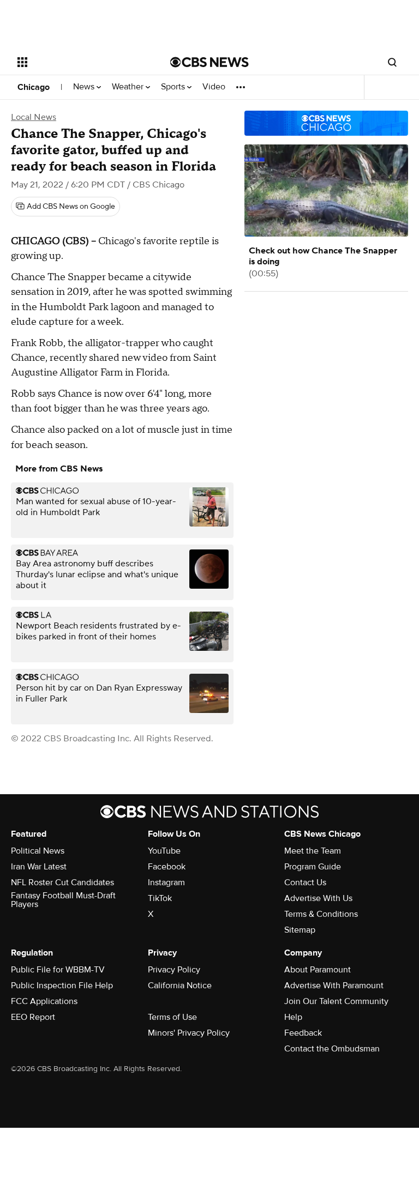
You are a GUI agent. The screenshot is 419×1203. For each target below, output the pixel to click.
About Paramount (317, 969)
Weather (129, 87)
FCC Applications (44, 1001)
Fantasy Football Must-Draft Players (63, 900)
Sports (174, 87)
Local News (33, 117)
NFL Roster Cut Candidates (62, 882)
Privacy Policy (174, 969)
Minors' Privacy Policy (189, 1033)
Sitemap (299, 930)
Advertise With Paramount (334, 985)
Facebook (166, 866)
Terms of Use (172, 1017)
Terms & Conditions (321, 914)
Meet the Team (312, 851)
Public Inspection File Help (62, 985)
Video (213, 87)
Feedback (303, 1033)
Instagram (166, 882)
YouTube (164, 851)
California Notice (180, 985)
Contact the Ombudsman (332, 1048)
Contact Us (305, 882)
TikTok (160, 898)
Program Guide (312, 866)
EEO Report (33, 1017)
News (85, 87)
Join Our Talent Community (336, 1001)
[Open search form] (392, 62)
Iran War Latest (39, 866)
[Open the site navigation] (81, 62)
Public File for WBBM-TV (58, 969)
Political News (37, 851)
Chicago (33, 87)
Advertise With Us (318, 898)
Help (293, 1017)
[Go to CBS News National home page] (209, 62)
